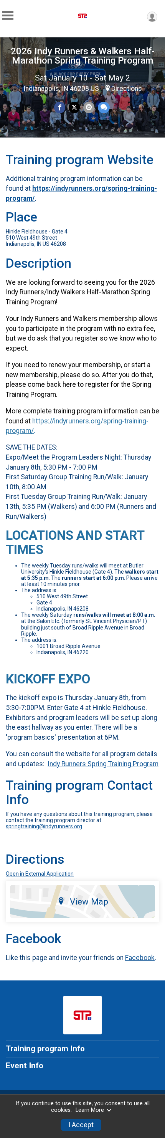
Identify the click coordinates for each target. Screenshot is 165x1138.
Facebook (140, 958)
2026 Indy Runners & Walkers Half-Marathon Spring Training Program (83, 56)
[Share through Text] (104, 107)
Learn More (90, 1110)
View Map (89, 901)
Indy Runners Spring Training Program (103, 764)
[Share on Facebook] (59, 107)
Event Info (24, 1065)
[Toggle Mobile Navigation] (7, 15)
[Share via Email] (88, 107)
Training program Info (45, 1048)
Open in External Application (40, 874)
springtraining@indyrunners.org (44, 826)
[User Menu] (152, 17)
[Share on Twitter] (74, 107)
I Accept (81, 1125)
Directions (126, 88)
